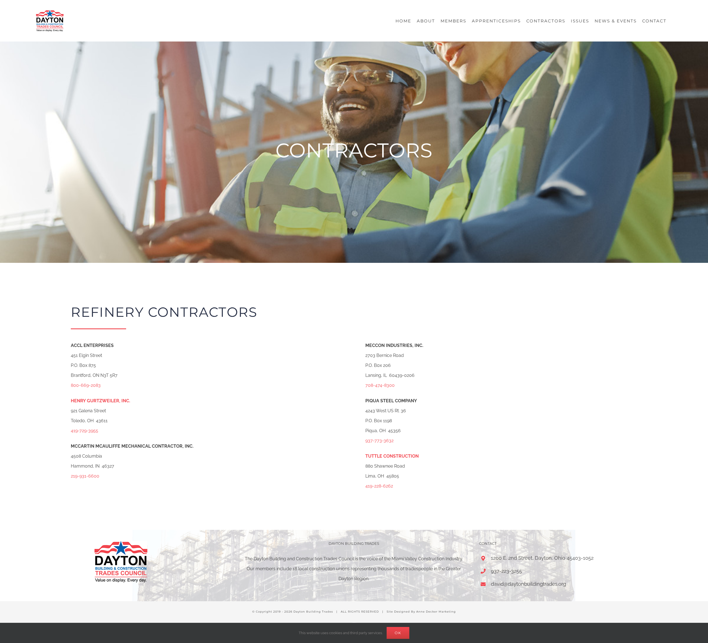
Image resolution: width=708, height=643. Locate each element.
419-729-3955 (84, 430)
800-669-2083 (86, 385)
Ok (398, 633)
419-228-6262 (379, 486)
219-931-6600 (85, 476)
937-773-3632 (379, 440)
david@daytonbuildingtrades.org (528, 584)
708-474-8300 (380, 385)
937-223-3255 (506, 571)
